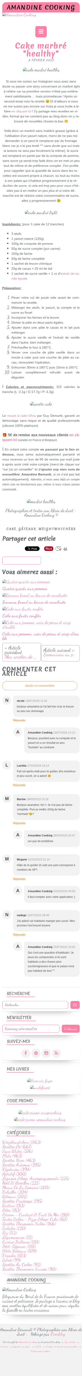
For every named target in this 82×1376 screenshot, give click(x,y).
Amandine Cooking (41, 7)
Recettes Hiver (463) (19, 1160)
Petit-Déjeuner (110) (19, 1246)
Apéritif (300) (14, 1174)
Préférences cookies (40, 1351)
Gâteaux (27, 529)
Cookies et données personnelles (62, 1346)
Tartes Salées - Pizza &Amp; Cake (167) (34, 1219)
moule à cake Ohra (21, 415)
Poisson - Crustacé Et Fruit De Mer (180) (35, 1214)
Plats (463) (12, 1155)
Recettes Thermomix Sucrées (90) (29, 1269)
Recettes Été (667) (16, 1146)
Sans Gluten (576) (17, 1151)
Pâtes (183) (11, 1210)
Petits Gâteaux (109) (19, 1251)
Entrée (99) (11, 1260)
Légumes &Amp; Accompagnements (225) (35, 1178)
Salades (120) (14, 1228)
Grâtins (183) (13, 1205)
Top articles (70, 1342)
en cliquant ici (21, 111)
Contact (4, 1346)
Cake (11, 529)
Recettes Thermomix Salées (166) (29, 1223)
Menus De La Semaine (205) (25, 1187)
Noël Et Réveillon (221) (20, 1183)
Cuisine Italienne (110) (20, 1242)
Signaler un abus (22, 1346)
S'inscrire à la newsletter (21, 560)
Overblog (58, 1334)
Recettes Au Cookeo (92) (21, 1264)
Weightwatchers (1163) (21, 1142)
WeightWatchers (57, 529)
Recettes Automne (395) (21, 1165)
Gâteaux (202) (14, 1196)
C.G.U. (38, 1346)
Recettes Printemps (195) (22, 1201)
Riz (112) (9, 1232)
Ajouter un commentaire (40, 685)
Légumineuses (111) (17, 1237)
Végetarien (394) (16, 1169)
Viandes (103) (14, 1255)
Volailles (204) (15, 1192)
